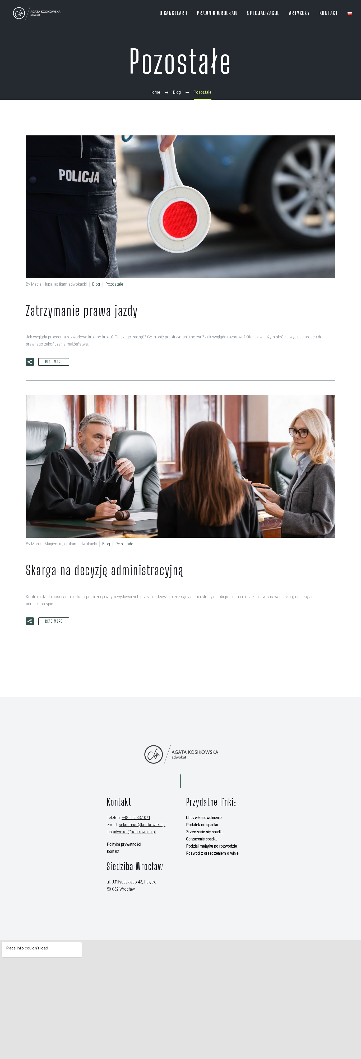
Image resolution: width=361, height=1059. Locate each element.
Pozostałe (114, 284)
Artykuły (299, 13)
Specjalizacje (263, 13)
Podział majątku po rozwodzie (211, 846)
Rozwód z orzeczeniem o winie (212, 853)
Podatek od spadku (202, 824)
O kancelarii (173, 13)
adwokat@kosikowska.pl (134, 831)
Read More (53, 362)
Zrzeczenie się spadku (205, 831)
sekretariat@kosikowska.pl (142, 824)
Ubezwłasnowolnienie (204, 817)
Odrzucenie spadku (201, 838)
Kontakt (329, 13)
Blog (96, 284)
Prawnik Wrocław (217, 13)
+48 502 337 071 (136, 817)
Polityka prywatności (124, 844)
